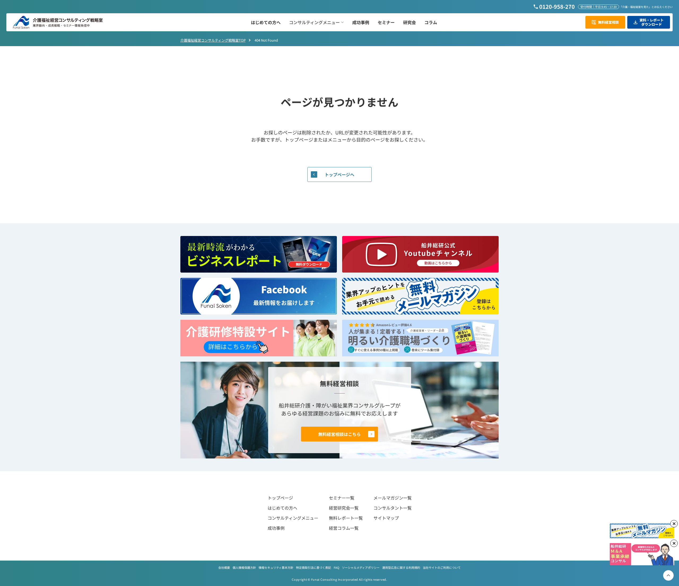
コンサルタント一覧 (392, 508)
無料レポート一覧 (346, 518)
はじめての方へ (282, 508)
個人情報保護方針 (244, 567)
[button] (316, 22)
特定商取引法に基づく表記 (313, 567)
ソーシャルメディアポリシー (361, 567)
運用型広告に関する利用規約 (401, 567)
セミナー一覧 (341, 498)
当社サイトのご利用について (442, 567)
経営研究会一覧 (344, 508)
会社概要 (224, 567)
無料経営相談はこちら (339, 434)
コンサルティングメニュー (293, 518)
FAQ (336, 567)
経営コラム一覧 (344, 528)
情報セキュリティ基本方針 (276, 567)
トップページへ (339, 174)
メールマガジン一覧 (392, 498)
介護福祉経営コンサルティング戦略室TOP (213, 40)
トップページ (280, 498)
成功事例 (276, 528)
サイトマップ (386, 518)
